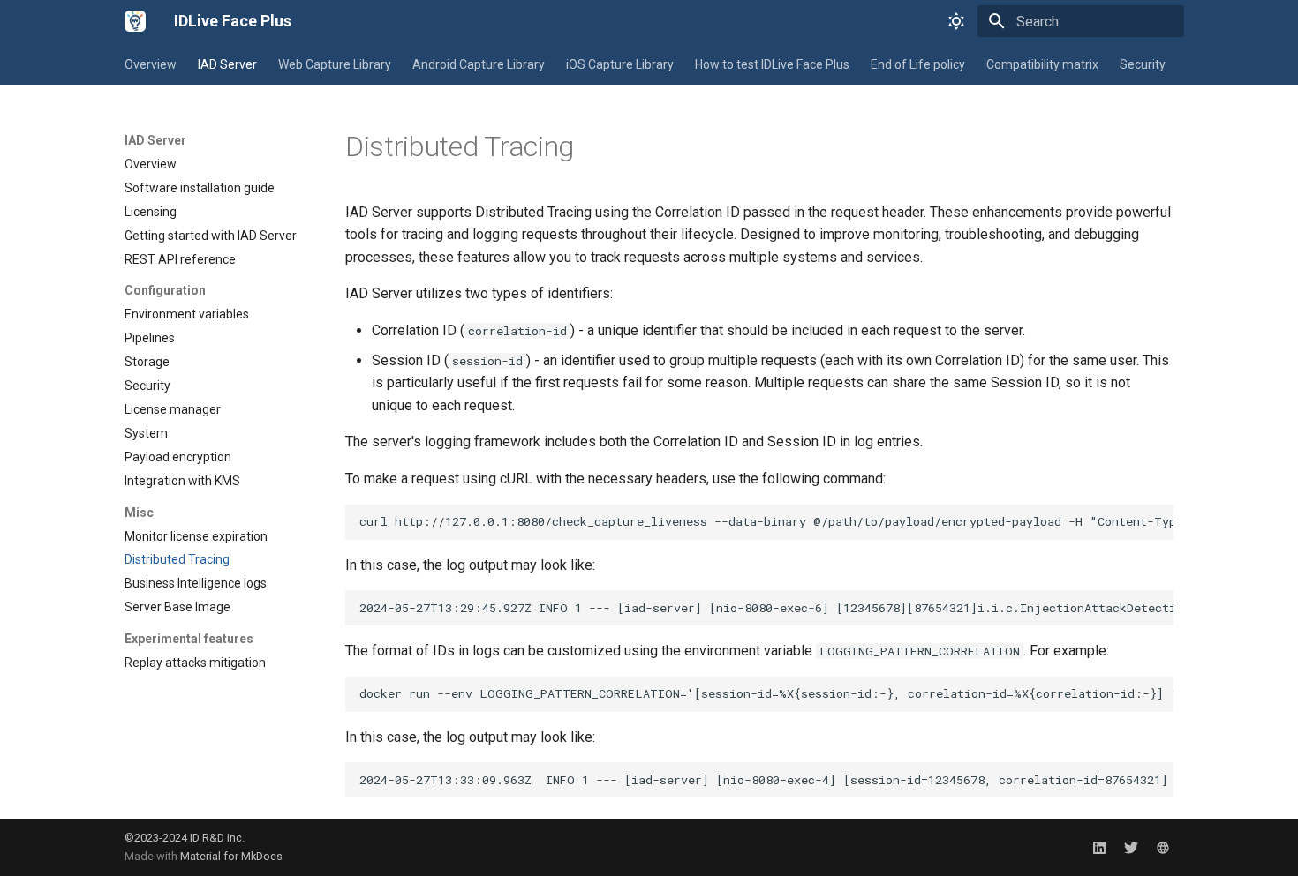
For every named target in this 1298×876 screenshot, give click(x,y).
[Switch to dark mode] (956, 21)
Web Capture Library (334, 64)
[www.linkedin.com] (1099, 847)
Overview (151, 64)
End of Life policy (918, 64)
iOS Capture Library (620, 64)
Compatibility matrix (1042, 64)
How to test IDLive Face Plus (772, 64)
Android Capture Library (478, 64)
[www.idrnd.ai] (1163, 847)
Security (1143, 64)
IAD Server (227, 64)
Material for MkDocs (231, 856)
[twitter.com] (1131, 847)
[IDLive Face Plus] (135, 21)
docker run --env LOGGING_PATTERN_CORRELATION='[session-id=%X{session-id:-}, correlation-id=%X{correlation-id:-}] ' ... (766, 693)
